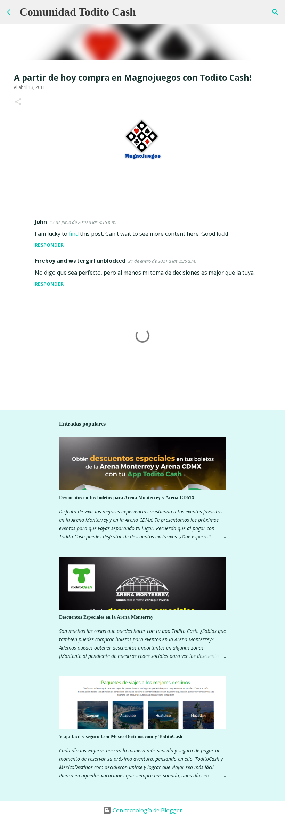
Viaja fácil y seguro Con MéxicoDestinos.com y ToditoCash (120, 736)
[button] (18, 102)
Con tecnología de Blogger (146, 810)
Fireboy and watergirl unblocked (80, 261)
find (74, 233)
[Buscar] (145, 12)
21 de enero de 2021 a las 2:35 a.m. (162, 261)
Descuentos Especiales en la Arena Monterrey (106, 617)
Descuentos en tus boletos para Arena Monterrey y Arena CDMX (127, 497)
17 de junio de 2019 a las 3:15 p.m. (83, 222)
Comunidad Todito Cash (77, 12)
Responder (49, 245)
